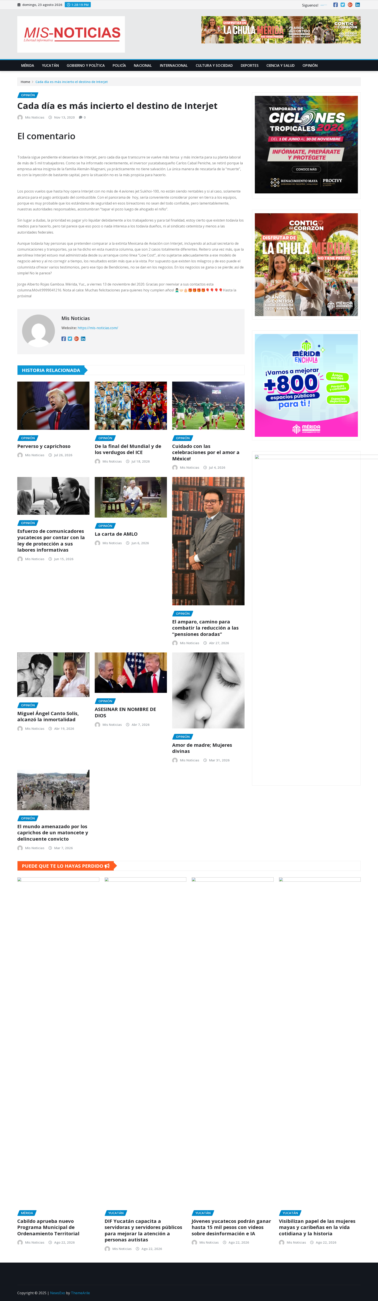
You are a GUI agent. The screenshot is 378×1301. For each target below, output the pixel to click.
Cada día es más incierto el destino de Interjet (71, 81)
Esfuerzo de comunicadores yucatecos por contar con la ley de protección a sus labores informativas (51, 540)
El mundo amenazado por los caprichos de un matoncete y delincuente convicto (52, 832)
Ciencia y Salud (280, 65)
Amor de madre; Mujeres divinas (202, 748)
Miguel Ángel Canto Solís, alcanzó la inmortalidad (48, 716)
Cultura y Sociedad (214, 65)
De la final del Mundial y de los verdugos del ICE (128, 449)
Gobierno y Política (86, 65)
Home (25, 81)
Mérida (27, 65)
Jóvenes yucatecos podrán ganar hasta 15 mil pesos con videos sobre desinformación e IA (231, 1227)
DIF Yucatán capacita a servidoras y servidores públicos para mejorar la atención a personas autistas (143, 1230)
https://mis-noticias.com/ (98, 327)
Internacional (174, 65)
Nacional (143, 65)
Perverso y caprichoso (43, 446)
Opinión (310, 65)
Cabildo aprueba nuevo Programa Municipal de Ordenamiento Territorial (48, 1227)
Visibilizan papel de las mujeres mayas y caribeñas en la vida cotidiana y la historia (317, 1227)
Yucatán (50, 65)
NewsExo (57, 1293)
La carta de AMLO (116, 533)
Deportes (250, 65)
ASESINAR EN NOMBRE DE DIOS (125, 712)
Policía (119, 65)
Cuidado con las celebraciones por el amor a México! (206, 452)
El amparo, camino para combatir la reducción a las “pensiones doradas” (205, 627)
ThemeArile (80, 1293)
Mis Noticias (34, 117)
